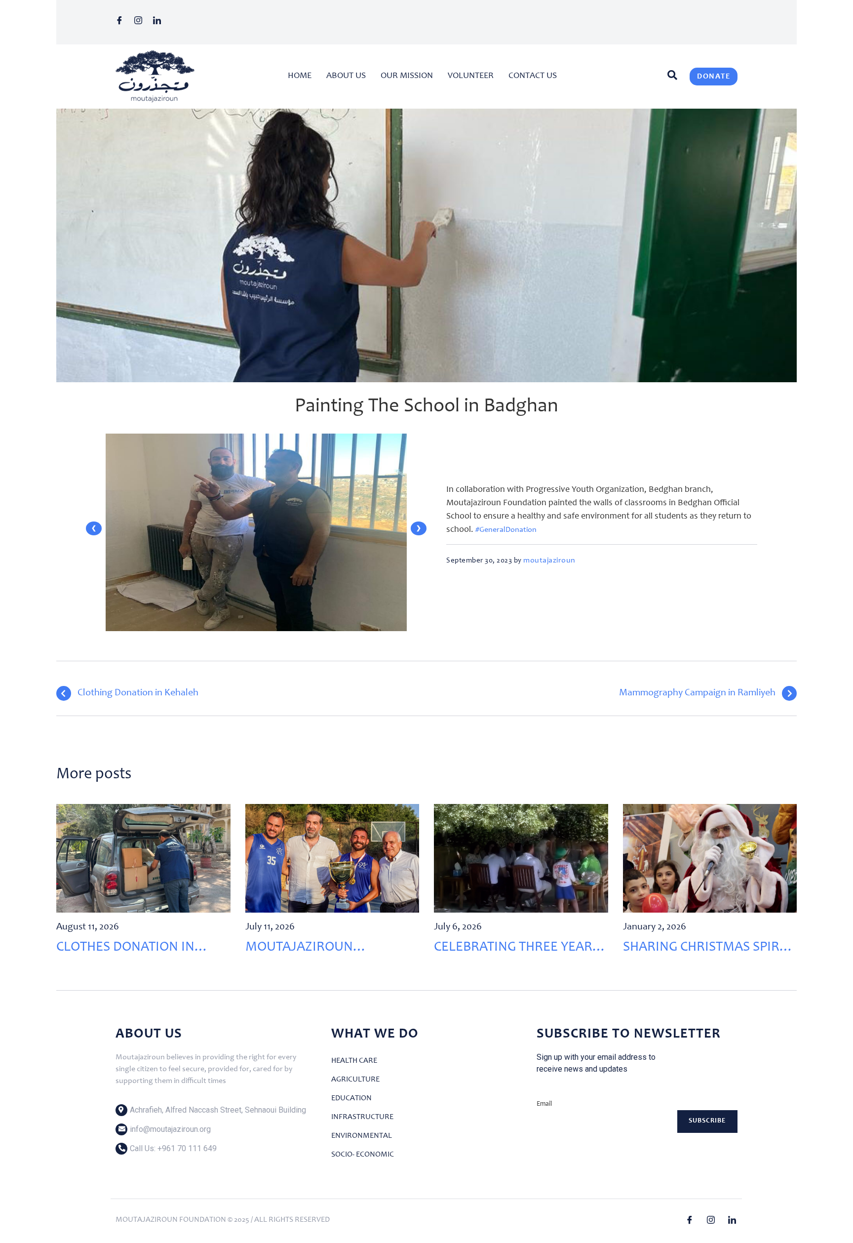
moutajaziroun (549, 560)
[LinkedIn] (160, 22)
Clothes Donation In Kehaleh (125, 949)
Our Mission (407, 76)
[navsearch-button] (669, 76)
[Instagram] (141, 22)
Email (544, 1104)
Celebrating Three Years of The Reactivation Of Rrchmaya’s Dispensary (516, 949)
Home (299, 76)
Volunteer (471, 76)
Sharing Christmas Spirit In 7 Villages (706, 949)
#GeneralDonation (506, 530)
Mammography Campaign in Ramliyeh (697, 693)
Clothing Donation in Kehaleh (138, 693)
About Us (346, 76)
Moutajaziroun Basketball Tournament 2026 (328, 949)
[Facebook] (123, 22)
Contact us (532, 76)
